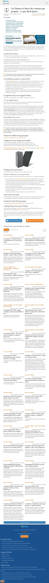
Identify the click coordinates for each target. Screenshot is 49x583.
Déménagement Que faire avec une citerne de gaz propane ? (34, 465)
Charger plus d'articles (24, 522)
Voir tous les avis (24, 536)
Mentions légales (5, 562)
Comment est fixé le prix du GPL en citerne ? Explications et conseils (13, 504)
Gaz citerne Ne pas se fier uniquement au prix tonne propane (34, 487)
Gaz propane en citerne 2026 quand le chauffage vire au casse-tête (34, 254)
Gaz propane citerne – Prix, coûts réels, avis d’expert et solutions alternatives (12, 335)
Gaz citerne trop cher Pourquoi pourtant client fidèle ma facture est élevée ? (35, 380)
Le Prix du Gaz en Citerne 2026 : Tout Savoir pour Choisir (34, 397)
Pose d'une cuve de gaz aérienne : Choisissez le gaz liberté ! (12, 379)
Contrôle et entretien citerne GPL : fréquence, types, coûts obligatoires (35, 446)
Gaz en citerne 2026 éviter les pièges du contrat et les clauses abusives (13, 446)
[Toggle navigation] (46, 3)
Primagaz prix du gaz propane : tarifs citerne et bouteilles (12, 579)
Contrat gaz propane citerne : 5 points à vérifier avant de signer (12, 430)
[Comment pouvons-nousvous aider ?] (3, 581)
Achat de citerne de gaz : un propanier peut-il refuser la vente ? (34, 432)
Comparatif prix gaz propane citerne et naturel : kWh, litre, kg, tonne (15, 545)
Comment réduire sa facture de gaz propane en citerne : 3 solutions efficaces (34, 415)
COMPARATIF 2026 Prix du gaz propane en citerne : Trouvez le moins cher (12, 289)
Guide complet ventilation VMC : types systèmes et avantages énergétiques (16, 543)
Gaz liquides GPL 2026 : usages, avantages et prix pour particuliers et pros (13, 311)
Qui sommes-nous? (5, 554)
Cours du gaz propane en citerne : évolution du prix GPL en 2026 (12, 414)
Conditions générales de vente (7, 558)
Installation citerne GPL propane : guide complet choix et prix (12, 397)
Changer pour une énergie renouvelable (14, 26)
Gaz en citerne (42, 15)
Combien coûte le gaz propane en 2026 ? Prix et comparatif (34, 271)
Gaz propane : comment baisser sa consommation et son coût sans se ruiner (12, 240)
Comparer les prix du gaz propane (13, 30)
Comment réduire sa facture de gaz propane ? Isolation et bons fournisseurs (13, 487)
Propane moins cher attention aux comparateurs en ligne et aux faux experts (34, 336)
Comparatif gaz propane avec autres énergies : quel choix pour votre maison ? (16, 572)
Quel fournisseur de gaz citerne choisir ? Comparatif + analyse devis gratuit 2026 (35, 311)
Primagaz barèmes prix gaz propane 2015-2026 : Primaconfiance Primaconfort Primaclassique (19, 567)
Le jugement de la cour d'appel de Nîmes (15, 23)
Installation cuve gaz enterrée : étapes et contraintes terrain (35, 356)
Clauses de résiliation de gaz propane (14, 24)
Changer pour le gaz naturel (12, 27)
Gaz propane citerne (35, 15)
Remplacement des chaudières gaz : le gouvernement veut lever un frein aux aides (17, 547)
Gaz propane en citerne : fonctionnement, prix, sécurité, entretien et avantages (11, 357)
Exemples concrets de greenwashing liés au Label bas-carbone (35, 289)
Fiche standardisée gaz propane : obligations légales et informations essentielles (13, 466)
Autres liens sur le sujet (11, 29)
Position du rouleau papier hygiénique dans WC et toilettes (13, 541)
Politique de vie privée (6, 556)
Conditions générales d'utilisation (8, 560)
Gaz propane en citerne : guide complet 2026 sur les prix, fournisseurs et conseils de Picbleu (19, 549)
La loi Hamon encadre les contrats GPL (14, 21)
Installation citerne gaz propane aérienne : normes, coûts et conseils (13, 254)
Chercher (6, 229)
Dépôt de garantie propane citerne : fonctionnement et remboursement (35, 239)
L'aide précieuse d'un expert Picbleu (14, 31)
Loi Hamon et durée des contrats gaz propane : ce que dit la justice (35, 504)
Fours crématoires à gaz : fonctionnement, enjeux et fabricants (13, 274)
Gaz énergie (38, 267)
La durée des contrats (11, 20)
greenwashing (39, 284)
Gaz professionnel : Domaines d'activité (11, 268)
